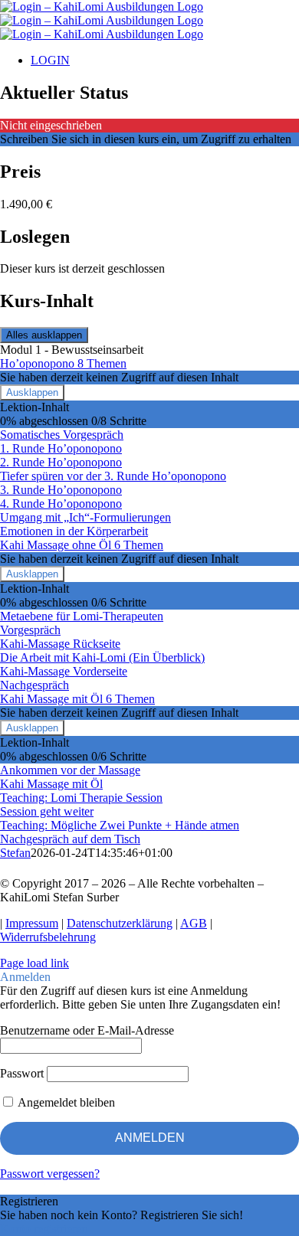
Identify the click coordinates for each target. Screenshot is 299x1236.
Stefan (15, 852)
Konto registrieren (43, 1228)
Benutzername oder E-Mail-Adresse (87, 1030)
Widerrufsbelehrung (48, 936)
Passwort (22, 1073)
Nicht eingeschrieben (51, 125)
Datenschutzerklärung (119, 923)
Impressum (31, 923)
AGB (193, 923)
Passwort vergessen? (50, 1173)
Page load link (34, 963)
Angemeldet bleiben (65, 1102)
